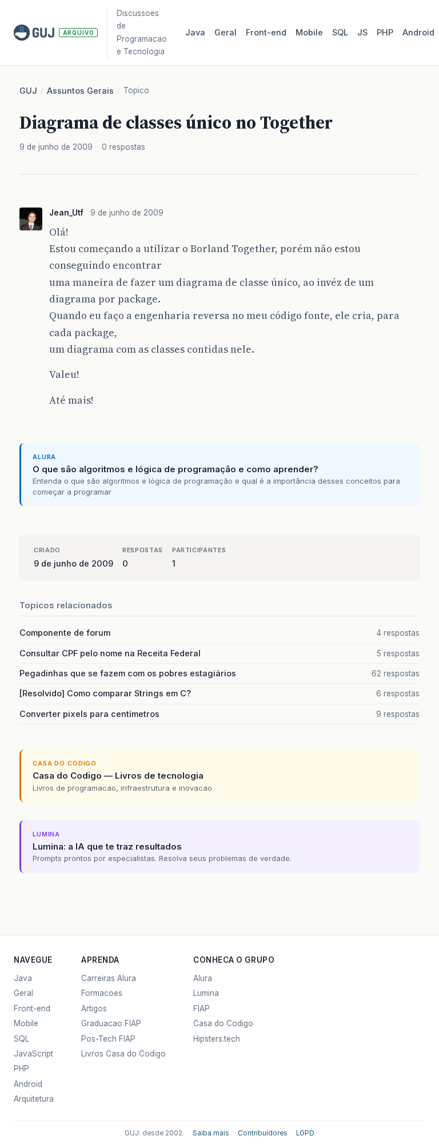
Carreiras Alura (108, 978)
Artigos (94, 1008)
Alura (202, 978)
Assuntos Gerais (80, 91)
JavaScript (33, 1053)
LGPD (305, 1133)
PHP (385, 32)
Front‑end (266, 32)
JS (362, 32)
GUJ (28, 91)
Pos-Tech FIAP (108, 1038)
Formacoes (101, 993)
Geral (225, 32)
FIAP (201, 1008)
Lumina (206, 993)
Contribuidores (263, 1133)
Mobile (309, 32)
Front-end (32, 1008)
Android (418, 32)
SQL (340, 32)
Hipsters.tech (216, 1038)
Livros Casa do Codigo (123, 1053)
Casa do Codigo (223, 1023)
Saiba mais (211, 1133)
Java (195, 32)
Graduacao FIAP (111, 1023)
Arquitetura (34, 1098)
